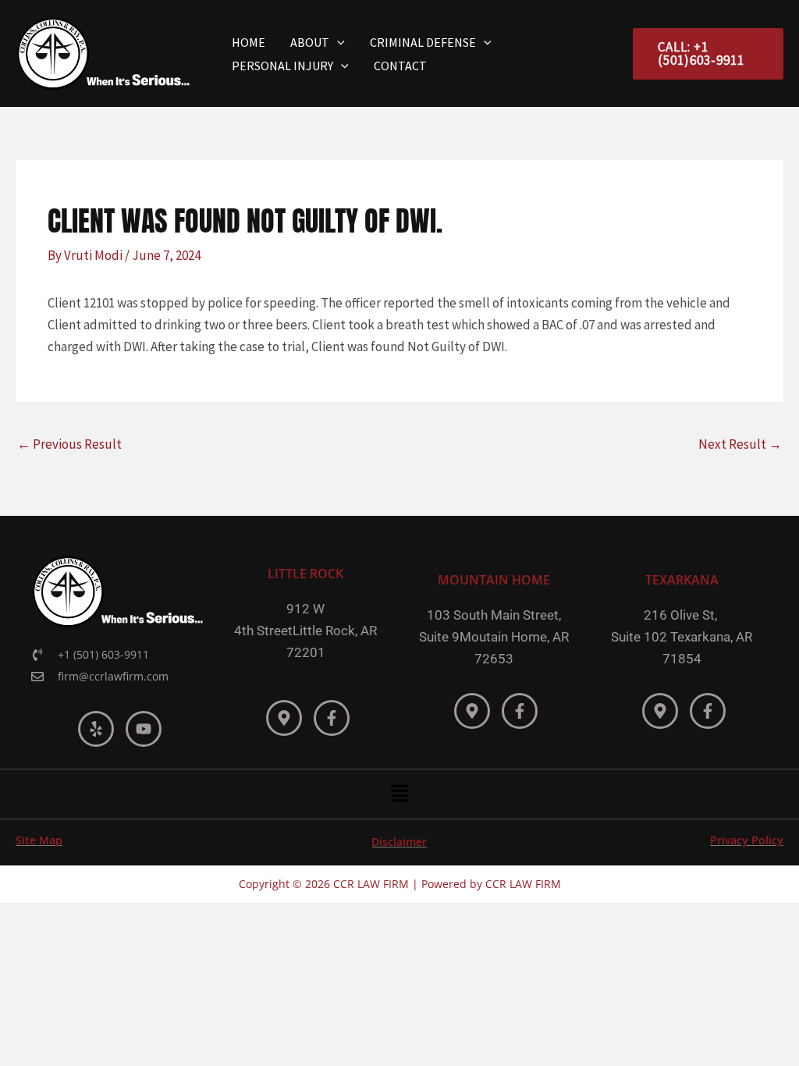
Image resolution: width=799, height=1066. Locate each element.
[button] (399, 794)
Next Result (740, 444)
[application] (337, 42)
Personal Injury (282, 65)
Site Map (39, 840)
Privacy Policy (746, 840)
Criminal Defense (423, 42)
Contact (400, 65)
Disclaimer (399, 841)
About (309, 42)
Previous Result (69, 444)
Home (248, 42)
